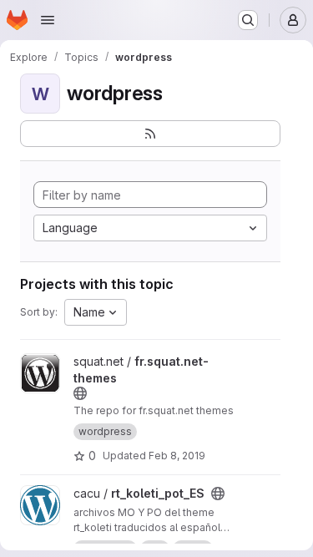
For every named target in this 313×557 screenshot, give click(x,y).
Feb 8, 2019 (177, 455)
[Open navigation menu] (47, 20)
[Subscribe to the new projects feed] (150, 133)
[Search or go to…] (248, 20)
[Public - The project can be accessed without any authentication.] (80, 393)
